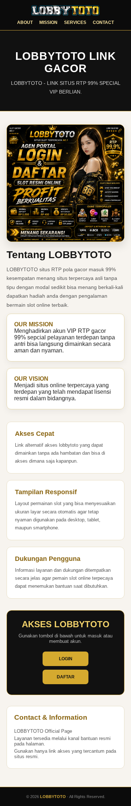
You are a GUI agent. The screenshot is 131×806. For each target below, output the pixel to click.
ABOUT (25, 22)
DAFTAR (66, 676)
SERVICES (75, 22)
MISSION (48, 22)
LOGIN (65, 658)
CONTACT (103, 22)
